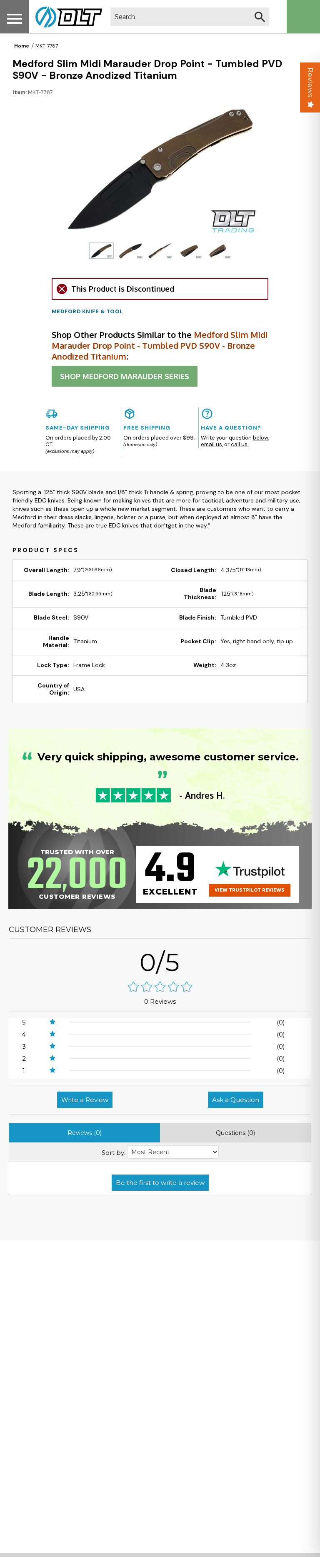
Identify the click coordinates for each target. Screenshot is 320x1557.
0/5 (160, 962)
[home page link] (65, 16)
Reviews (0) (85, 1133)
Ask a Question (235, 1100)
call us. (240, 444)
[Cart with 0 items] (303, 16)
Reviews (310, 82)
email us (211, 444)
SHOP (124, 376)
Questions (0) (235, 1133)
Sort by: (113, 1153)
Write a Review (84, 1100)
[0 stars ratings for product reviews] (160, 988)
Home (21, 45)
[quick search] (259, 16)
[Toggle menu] (14, 18)
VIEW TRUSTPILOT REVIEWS (250, 890)
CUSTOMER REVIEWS (50, 929)
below (260, 437)
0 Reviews (160, 1001)
